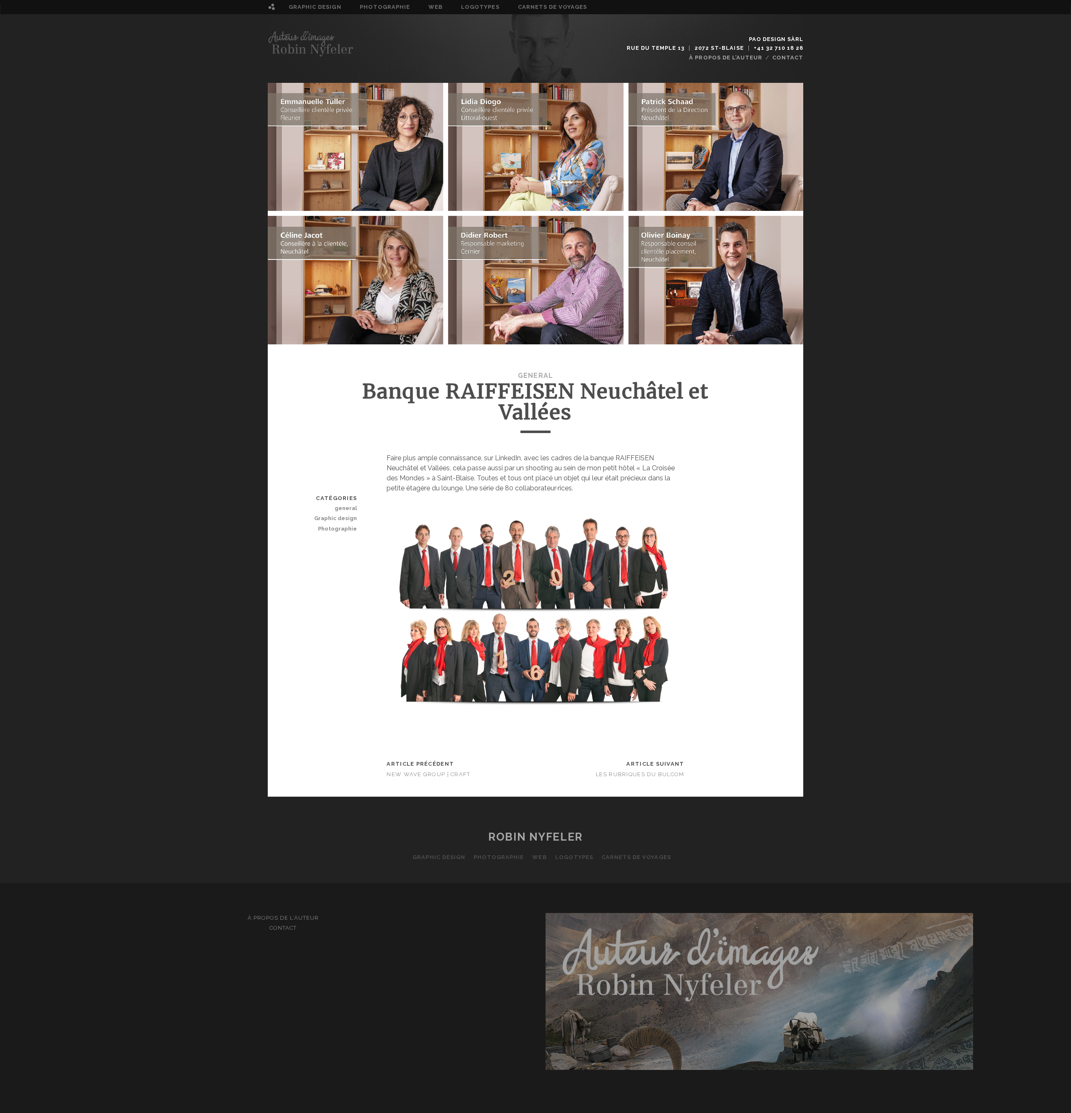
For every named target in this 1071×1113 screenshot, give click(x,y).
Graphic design (315, 7)
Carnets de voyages (552, 7)
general (535, 376)
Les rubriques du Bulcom (640, 774)
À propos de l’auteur (725, 57)
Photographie (385, 7)
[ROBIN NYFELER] (311, 53)
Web (435, 7)
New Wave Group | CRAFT (428, 774)
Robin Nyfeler (535, 837)
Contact (787, 57)
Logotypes (480, 7)
